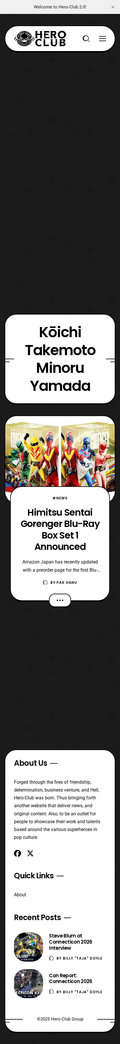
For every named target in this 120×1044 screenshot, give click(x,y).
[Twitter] (30, 853)
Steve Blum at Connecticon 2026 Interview (70, 941)
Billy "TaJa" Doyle (83, 958)
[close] (113, 7)
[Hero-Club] (40, 38)
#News (60, 498)
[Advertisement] (60, 111)
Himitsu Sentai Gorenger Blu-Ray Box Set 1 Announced (60, 529)
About (20, 894)
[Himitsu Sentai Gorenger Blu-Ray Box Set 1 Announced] (59, 459)
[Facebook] (17, 853)
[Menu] (102, 38)
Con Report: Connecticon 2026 (70, 978)
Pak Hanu (67, 582)
